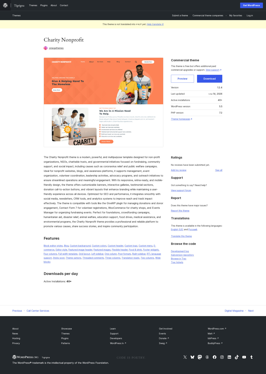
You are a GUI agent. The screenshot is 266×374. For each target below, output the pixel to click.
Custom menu (146, 245)
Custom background (80, 245)
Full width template (68, 254)
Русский (192, 229)
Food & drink (135, 249)
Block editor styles (53, 245)
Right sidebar (139, 254)
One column (111, 254)
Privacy (16, 343)
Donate (164, 338)
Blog (66, 245)
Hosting (16, 338)
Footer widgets (151, 249)
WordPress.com (217, 328)
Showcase (66, 328)
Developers (116, 338)
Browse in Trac (178, 258)
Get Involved (165, 328)
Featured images (102, 249)
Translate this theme (181, 236)
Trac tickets (177, 262)
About (15, 328)
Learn (113, 328)
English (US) (177, 229)
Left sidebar (97, 254)
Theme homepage (180, 119)
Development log (180, 251)
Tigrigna (46, 357)
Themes (16, 15)
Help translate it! (155, 24)
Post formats (124, 254)
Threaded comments (93, 258)
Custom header (115, 245)
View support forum (181, 190)
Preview (182, 78)
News (15, 333)
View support (212, 70)
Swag (163, 343)
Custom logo (131, 245)
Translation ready (130, 258)
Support (114, 333)
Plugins (65, 338)
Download (210, 78)
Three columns (112, 258)
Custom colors (99, 245)
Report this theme (180, 210)
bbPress (213, 338)
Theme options (73, 258)
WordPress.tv (118, 343)
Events (162, 333)
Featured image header (80, 249)
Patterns (65, 343)
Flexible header (120, 249)
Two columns (147, 258)
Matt (211, 333)
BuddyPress (215, 343)
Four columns (50, 254)
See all (218, 170)
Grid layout (84, 254)
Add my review (178, 170)
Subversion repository (182, 255)
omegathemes (56, 48)
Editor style (61, 249)
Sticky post (58, 258)
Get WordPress (251, 5)
